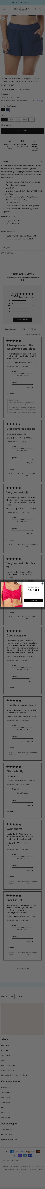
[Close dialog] (42, 584)
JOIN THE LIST (33, 600)
